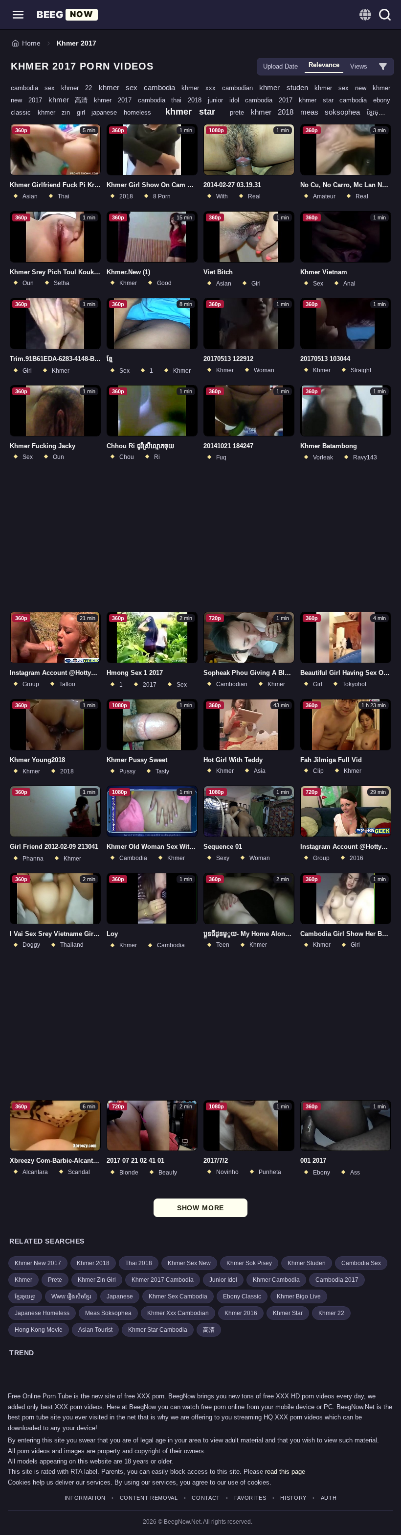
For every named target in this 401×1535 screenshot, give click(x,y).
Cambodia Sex (361, 1263)
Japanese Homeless (42, 1313)
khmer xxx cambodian (220, 88)
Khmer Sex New (189, 1263)
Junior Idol (223, 1279)
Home (31, 43)
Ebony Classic (242, 1296)
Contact (206, 1498)
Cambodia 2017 (336, 1279)
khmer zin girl (65, 112)
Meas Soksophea (108, 1313)
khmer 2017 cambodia (132, 100)
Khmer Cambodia (276, 1279)
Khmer (23, 1279)
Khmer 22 (331, 1313)
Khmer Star (288, 1313)
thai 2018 (189, 100)
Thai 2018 (138, 1263)
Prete (55, 1279)
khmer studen (286, 87)
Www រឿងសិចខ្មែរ (71, 1296)
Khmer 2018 (93, 1263)
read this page (285, 1471)
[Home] (67, 15)
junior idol (226, 100)
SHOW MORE (200, 1208)
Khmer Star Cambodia (157, 1329)
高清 (84, 100)
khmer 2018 (275, 112)
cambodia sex (36, 88)
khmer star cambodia (336, 100)
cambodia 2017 (272, 100)
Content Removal (149, 1498)
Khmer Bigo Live (299, 1296)
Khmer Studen (307, 1263)
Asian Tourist (95, 1329)
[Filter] (383, 66)
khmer (61, 100)
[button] (18, 14)
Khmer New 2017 (38, 1263)
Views (358, 66)
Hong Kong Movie (39, 1329)
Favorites (250, 1498)
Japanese (120, 1296)
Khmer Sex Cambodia (178, 1296)
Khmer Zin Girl (97, 1279)
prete (240, 112)
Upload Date (280, 66)
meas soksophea (333, 112)
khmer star (193, 112)
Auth (328, 1498)
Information (85, 1498)
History (293, 1498)
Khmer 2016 (240, 1313)
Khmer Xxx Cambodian (178, 1313)
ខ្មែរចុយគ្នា (378, 112)
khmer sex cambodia (140, 87)
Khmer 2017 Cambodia (163, 1279)
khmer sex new (343, 88)
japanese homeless (124, 112)
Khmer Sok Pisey (249, 1263)
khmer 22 (79, 88)
